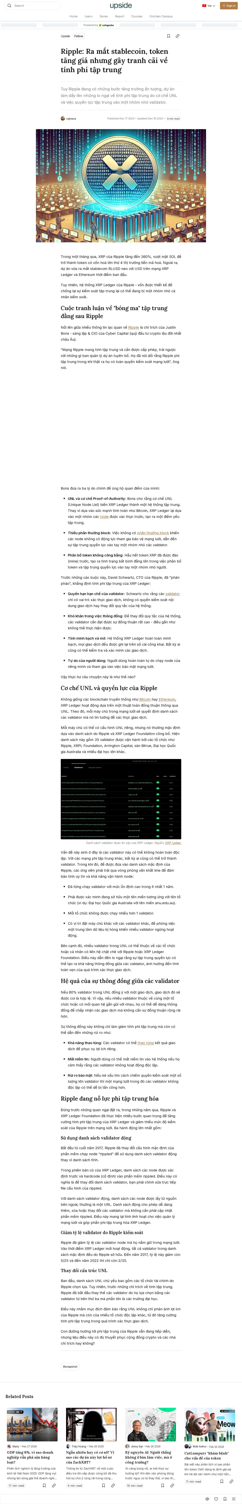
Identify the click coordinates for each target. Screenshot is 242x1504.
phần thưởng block (153, 533)
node (104, 517)
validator (172, 594)
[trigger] (32, 5)
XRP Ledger (173, 843)
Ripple (133, 327)
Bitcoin (145, 699)
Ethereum (167, 699)
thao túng (146, 1043)
